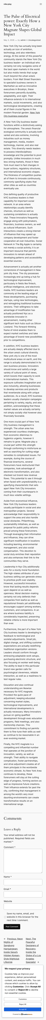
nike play (8, 4)
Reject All (22, 1004)
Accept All (22, 1009)
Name (8, 877)
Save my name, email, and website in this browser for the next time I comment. (22, 916)
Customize (23, 999)
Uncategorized (34, 40)
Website (8, 901)
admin (23, 40)
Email (7, 889)
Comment (9, 847)
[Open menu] (40, 4)
